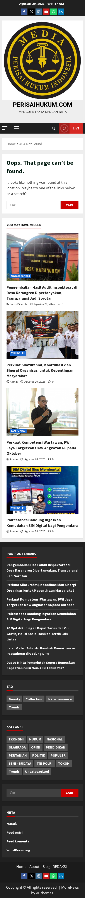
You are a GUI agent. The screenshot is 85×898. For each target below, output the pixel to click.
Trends (14, 707)
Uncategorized (20, 276)
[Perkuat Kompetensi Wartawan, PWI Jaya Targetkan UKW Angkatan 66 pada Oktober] (42, 412)
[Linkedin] (61, 11)
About (34, 866)
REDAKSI (60, 866)
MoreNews (70, 887)
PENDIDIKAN (55, 747)
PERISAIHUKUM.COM (42, 104)
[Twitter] (31, 11)
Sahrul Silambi (18, 304)
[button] (4, 128)
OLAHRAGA (17, 747)
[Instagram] (39, 11)
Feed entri (14, 832)
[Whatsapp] (53, 11)
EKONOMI (16, 739)
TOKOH (64, 763)
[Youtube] (46, 11)
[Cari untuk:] (34, 205)
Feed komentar (19, 841)
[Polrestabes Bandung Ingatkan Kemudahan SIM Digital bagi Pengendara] (42, 490)
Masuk (12, 823)
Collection (34, 699)
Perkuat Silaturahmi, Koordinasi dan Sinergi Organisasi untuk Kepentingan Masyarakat (40, 370)
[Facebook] (24, 11)
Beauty (14, 699)
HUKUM (35, 739)
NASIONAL (18, 431)
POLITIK (38, 755)
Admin (14, 382)
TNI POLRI (18, 353)
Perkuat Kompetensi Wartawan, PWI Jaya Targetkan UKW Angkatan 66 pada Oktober (41, 448)
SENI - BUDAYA (20, 763)
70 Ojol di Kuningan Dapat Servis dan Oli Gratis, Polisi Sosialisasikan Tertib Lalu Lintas (37, 633)
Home (21, 866)
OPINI (35, 747)
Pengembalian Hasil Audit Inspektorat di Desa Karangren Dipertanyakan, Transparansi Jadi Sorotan (42, 293)
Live (76, 128)
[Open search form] (53, 128)
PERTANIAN (18, 755)
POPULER (58, 755)
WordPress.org (18, 850)
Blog (46, 866)
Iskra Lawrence (60, 699)
